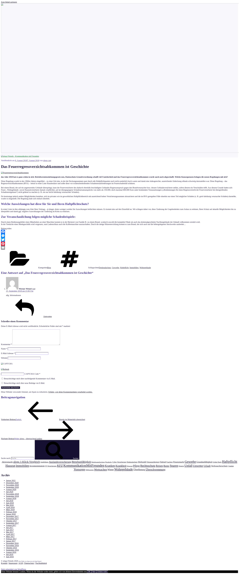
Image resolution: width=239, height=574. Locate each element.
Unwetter (198, 465)
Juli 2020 (9, 492)
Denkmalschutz (105, 268)
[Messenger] (119, 236)
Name (4, 349)
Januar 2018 (11, 514)
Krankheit (121, 465)
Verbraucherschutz (219, 466)
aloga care (47, 160)
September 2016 (12, 550)
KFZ (60, 465)
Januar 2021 (11, 480)
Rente (166, 465)
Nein (94, 572)
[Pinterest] (119, 244)
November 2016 (12, 545)
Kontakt (4, 563)
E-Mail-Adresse (8, 353)
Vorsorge (79, 469)
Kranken (110, 465)
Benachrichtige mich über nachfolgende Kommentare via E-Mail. (29, 379)
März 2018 (10, 510)
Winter (110, 469)
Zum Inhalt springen (9, 2)
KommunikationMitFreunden (83, 465)
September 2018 (12, 496)
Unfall (188, 465)
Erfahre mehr (102, 572)
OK (89, 572)
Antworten (47, 316)
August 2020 (11, 489)
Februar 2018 (11, 512)
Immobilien (134, 268)
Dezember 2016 (12, 543)
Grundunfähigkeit (204, 462)
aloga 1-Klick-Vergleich (26, 461)
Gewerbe (115, 268)
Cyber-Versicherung (119, 462)
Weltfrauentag (90, 470)
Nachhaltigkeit (41, 563)
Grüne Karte (217, 462)
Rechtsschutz (147, 465)
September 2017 (12, 523)
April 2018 (10, 507)
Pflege (136, 465)
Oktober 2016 (11, 548)
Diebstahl (142, 462)
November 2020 (12, 485)
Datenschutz (29, 563)
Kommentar (6, 344)
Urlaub (207, 465)
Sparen (174, 465)
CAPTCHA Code (32, 374)
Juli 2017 (9, 528)
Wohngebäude (145, 268)
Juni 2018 (10, 503)
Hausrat (10, 465)
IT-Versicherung (51, 466)
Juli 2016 (9, 554)
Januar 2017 (11, 541)
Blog (49, 268)
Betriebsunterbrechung (98, 462)
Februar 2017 (11, 539)
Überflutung (139, 469)
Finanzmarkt (178, 462)
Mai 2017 (10, 532)
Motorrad (130, 466)
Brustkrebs (108, 462)
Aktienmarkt (7, 462)
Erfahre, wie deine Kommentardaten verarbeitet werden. (70, 392)
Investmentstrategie (37, 466)
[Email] (119, 248)
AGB (21, 563)
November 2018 (12, 494)
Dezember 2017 (12, 516)
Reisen (159, 465)
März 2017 (10, 537)
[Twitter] (119, 240)
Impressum (13, 563)
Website (4, 358)
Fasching (169, 462)
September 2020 (12, 487)
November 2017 (12, 519)
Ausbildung (44, 462)
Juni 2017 (10, 530)
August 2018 (11, 498)
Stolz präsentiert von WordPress (13, 569)
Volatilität (231, 466)
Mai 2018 (10, 505)
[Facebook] (119, 232)
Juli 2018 (9, 501)
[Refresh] (5, 369)
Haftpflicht (124, 268)
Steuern (181, 466)
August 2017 (11, 525)
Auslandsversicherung (60, 461)
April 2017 (10, 534)
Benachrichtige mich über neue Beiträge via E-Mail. (24, 383)
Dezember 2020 (12, 483)
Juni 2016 (10, 557)
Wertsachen (100, 469)
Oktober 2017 (11, 521)
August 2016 (11, 552)
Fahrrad (163, 462)
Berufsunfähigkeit (81, 461)
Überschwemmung (155, 469)
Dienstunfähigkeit (153, 462)
